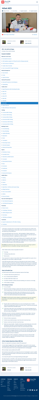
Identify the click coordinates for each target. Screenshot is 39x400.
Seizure (4, 182)
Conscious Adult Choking (7, 112)
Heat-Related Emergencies (8, 201)
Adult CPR (4, 91)
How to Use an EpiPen (7, 191)
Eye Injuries (5, 166)
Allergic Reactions (6, 189)
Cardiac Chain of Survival (7, 65)
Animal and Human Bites (7, 147)
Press (2, 382)
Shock (4, 138)
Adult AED (4, 98)
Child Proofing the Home (7, 212)
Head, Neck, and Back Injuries (8, 156)
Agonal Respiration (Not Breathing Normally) (11, 89)
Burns (4, 163)
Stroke (4, 75)
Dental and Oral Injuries (7, 173)
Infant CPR (5, 96)
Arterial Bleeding (6, 128)
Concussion (5, 159)
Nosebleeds (5, 168)
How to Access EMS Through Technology (10, 68)
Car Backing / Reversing (7, 210)
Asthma (4, 193)
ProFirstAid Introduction (7, 58)
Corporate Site (3, 386)
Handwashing (5, 84)
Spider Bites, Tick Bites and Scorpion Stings (11, 187)
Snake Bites (5, 184)
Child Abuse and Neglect (7, 217)
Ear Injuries (5, 170)
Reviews (15, 384)
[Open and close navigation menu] (37, 2)
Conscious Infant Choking (7, 117)
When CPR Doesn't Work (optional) (9, 107)
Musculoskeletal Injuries (7, 161)
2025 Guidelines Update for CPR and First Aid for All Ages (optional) (15, 61)
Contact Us (15, 386)
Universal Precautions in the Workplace (10, 82)
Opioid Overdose (6, 77)
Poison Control (5, 207)
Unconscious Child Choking (8, 121)
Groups (8, 385)
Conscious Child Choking (7, 114)
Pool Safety (5, 214)
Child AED (4, 100)
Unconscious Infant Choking (8, 124)
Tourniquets (5, 140)
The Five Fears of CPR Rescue (8, 63)
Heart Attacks (5, 72)
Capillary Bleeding (6, 133)
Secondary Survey (6, 154)
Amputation (5, 135)
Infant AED (5, 103)
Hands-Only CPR (6, 105)
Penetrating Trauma (6, 142)
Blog (1, 384)
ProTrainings (14, 395)
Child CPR (4, 93)
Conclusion (5, 224)
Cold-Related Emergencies (8, 203)
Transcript (35, 34)
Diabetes (4, 180)
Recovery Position (6, 196)
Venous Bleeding (6, 131)
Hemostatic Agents (6, 145)
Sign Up (15, 382)
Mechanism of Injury (6, 152)
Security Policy (22, 388)
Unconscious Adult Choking (8, 119)
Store (8, 387)
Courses (8, 383)
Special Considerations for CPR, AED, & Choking (12, 221)
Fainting (4, 177)
